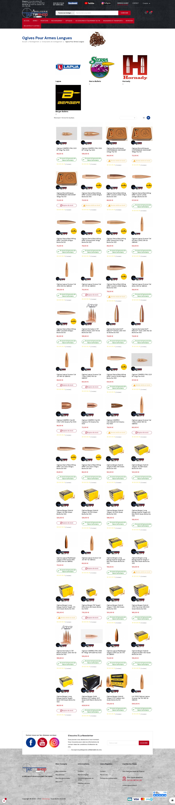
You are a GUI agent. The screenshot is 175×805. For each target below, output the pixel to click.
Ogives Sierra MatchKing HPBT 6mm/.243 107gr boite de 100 (116, 240)
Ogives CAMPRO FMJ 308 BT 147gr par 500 (92, 149)
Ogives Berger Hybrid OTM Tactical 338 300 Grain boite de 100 (140, 607)
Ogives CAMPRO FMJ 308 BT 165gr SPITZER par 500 (92, 651)
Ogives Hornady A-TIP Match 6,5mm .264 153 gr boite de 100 (66, 652)
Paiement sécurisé (84, 783)
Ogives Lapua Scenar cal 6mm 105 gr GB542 (141, 285)
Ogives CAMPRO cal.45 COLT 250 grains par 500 (66, 421)
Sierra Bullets (95, 81)
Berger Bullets (62, 111)
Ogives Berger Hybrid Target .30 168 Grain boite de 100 (140, 466)
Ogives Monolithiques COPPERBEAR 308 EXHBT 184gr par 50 (66, 195)
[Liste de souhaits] (146, 13)
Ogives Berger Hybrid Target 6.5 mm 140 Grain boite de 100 (141, 652)
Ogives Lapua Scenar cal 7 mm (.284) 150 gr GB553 (91, 376)
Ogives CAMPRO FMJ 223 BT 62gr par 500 (142, 375)
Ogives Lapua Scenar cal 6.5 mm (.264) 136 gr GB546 (141, 240)
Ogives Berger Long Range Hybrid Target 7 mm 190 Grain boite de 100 (140, 560)
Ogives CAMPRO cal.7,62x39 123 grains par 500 (115, 422)
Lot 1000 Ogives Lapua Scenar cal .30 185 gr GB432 (141, 698)
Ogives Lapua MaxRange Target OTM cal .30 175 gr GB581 (116, 652)
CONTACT (135, 3)
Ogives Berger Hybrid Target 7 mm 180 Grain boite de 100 (115, 607)
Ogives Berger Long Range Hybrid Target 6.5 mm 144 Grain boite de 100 (116, 560)
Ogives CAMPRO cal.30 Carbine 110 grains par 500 (91, 422)
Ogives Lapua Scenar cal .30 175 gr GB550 (91, 285)
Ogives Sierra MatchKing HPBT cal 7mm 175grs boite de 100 (91, 466)
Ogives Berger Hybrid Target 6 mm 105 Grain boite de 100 (115, 466)
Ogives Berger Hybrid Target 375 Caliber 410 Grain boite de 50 (115, 698)
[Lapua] (68, 67)
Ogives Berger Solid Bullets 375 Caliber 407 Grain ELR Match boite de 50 (91, 699)
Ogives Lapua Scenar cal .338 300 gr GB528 (66, 285)
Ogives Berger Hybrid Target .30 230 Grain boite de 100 (115, 512)
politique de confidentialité (88, 750)
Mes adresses (60, 775)
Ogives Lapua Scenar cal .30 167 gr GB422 (91, 559)
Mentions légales (83, 775)
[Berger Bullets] (68, 97)
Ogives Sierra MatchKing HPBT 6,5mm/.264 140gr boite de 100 (91, 240)
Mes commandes (61, 771)
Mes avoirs (59, 782)
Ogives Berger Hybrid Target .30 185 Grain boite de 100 (65, 512)
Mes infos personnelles (63, 778)
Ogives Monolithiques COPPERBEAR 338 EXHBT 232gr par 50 (116, 150)
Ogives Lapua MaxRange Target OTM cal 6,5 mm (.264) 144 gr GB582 (66, 559)
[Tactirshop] (34, 769)
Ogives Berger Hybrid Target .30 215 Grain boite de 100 (90, 512)
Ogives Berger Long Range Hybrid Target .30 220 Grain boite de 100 (66, 607)
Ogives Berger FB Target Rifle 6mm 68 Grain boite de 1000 (91, 607)
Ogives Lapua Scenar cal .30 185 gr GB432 (66, 375)
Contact (103, 771)
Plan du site (104, 775)
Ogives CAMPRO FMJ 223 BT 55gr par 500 (66, 149)
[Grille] (148, 118)
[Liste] (144, 118)
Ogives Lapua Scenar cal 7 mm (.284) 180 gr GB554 (141, 422)
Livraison (81, 771)
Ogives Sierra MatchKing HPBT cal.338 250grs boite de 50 (66, 240)
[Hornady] (135, 67)
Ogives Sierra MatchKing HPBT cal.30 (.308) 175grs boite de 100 (117, 195)
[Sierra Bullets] (101, 67)
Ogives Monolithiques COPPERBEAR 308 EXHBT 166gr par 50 (141, 150)
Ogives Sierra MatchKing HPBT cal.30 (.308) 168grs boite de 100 (117, 286)
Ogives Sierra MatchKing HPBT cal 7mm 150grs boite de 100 (66, 466)
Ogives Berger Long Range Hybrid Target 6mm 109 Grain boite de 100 (66, 699)
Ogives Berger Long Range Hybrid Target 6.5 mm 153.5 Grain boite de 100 (141, 513)
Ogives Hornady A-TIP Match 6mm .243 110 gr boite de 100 (91, 330)
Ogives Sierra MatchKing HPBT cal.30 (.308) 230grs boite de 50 (141, 195)
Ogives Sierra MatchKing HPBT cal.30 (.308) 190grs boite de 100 (92, 195)
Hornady (126, 81)
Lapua (58, 81)
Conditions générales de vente (85, 779)
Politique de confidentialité (108, 778)
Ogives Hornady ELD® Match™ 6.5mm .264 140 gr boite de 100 (116, 330)
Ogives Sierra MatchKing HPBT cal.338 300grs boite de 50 (66, 330)
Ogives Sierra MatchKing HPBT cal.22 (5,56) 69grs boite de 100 (116, 376)
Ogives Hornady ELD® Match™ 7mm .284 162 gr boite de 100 (142, 330)
